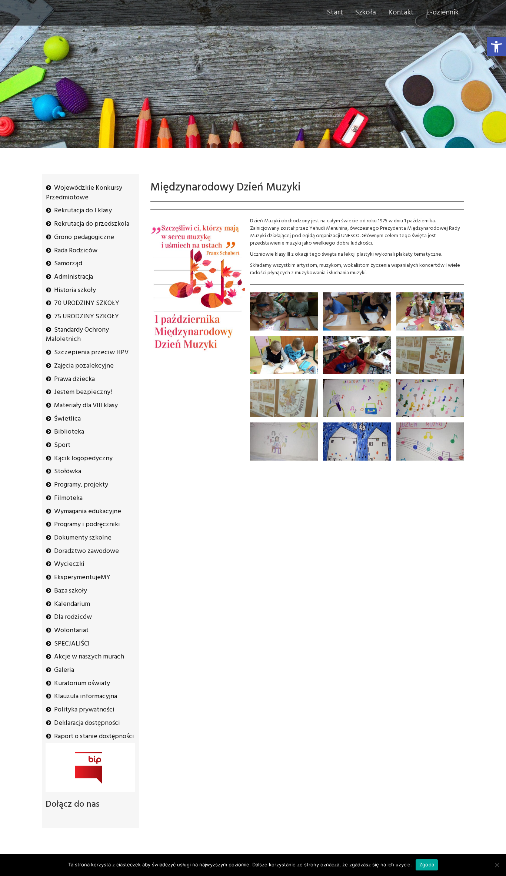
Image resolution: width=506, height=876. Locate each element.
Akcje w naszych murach (89, 656)
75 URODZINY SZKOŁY (86, 316)
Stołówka (67, 471)
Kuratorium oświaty (82, 683)
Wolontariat (71, 630)
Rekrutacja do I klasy (83, 210)
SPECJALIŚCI (72, 643)
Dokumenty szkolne (82, 537)
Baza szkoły (70, 590)
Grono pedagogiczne (84, 237)
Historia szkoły (75, 290)
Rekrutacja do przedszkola (91, 224)
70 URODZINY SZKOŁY (86, 303)
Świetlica (67, 419)
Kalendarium (72, 604)
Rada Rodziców (75, 250)
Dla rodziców (73, 617)
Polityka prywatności (84, 709)
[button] (496, 46)
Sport (62, 445)
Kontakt (401, 13)
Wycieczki (69, 564)
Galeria (64, 670)
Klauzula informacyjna (85, 696)
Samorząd (68, 263)
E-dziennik (442, 13)
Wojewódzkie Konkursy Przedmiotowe (84, 193)
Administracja (73, 277)
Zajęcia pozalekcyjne (84, 366)
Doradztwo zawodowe (86, 551)
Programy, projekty (81, 485)
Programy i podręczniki (87, 524)
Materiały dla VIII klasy (86, 405)
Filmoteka (68, 498)
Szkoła (365, 13)
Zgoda (426, 864)
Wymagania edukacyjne (87, 511)
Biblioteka (69, 432)
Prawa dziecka (74, 379)
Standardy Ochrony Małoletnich (77, 335)
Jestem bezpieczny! (83, 392)
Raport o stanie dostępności (94, 736)
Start (335, 13)
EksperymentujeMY (82, 577)
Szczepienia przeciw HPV (91, 352)
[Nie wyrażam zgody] (496, 865)
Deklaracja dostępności (87, 723)
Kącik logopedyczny (83, 458)
